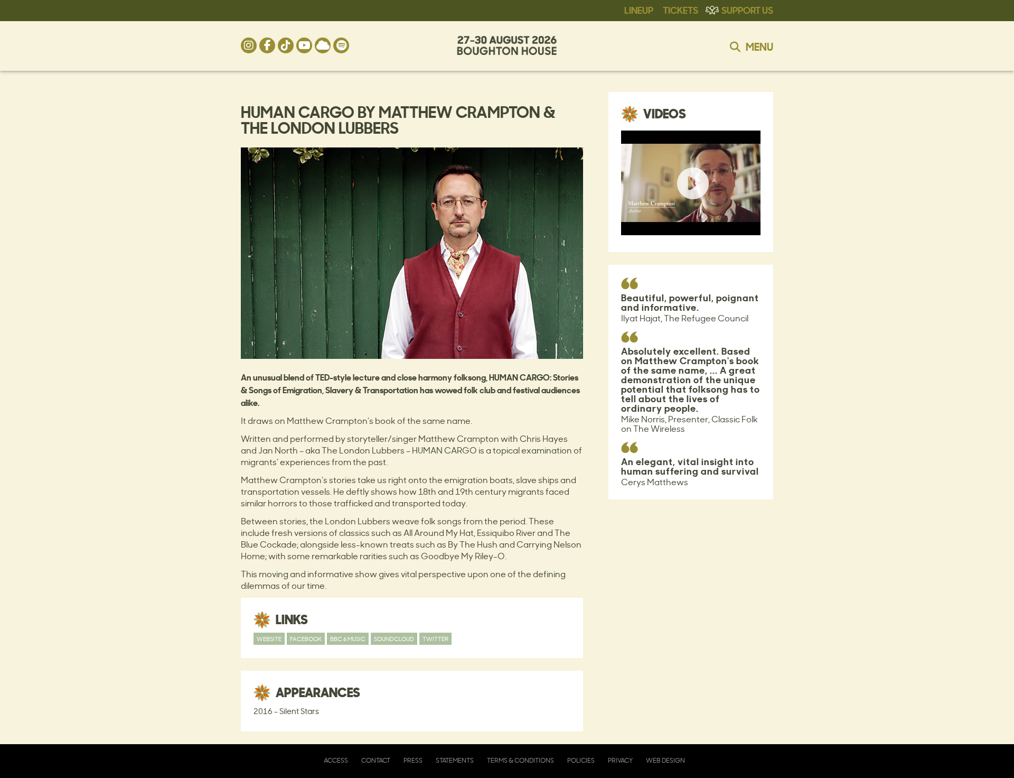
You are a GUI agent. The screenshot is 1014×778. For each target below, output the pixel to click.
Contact (375, 760)
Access (336, 760)
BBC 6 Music (347, 639)
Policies (581, 760)
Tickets (680, 9)
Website (269, 639)
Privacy (620, 760)
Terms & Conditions (520, 760)
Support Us (747, 9)
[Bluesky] (323, 45)
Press (412, 760)
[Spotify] (341, 45)
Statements (455, 760)
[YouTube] (304, 45)
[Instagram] (249, 45)
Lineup (638, 9)
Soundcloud (394, 639)
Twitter (435, 639)
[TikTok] (286, 45)
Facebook (306, 639)
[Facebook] (267, 45)
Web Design (665, 760)
